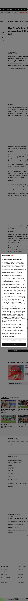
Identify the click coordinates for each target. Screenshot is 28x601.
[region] (14, 300)
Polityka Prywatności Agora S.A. (19, 303)
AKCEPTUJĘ (14, 344)
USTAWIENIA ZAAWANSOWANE (14, 340)
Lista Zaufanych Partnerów (8, 336)
